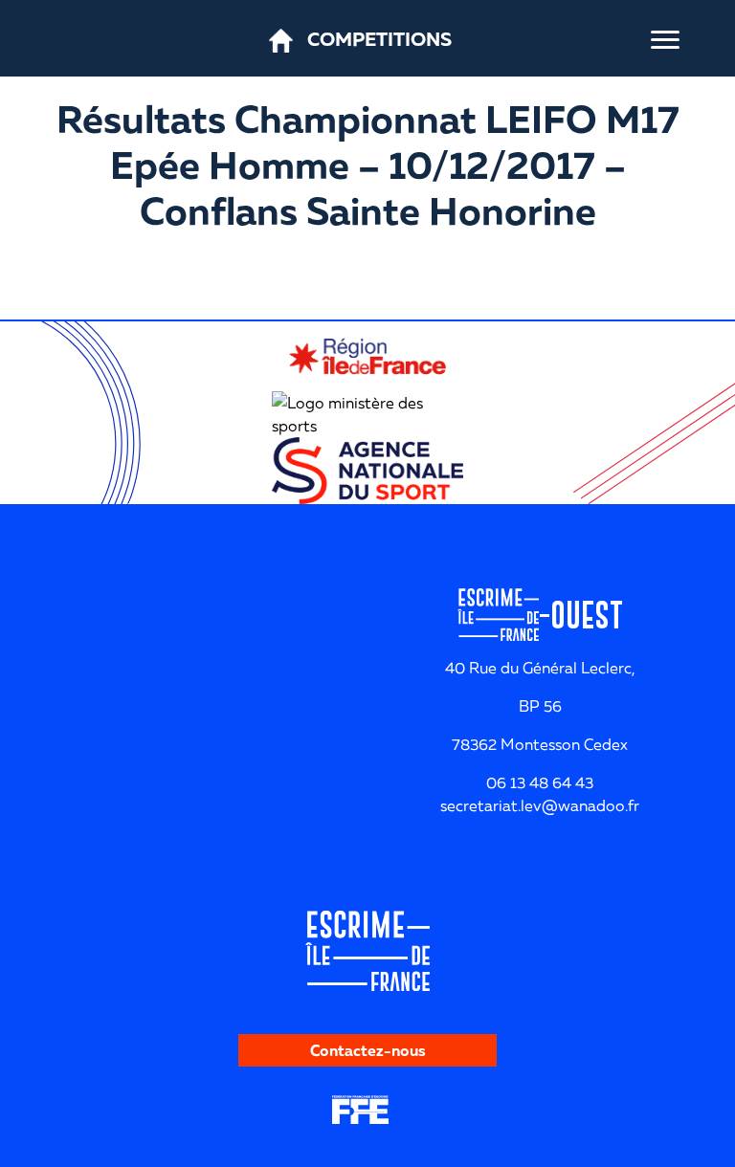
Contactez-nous (368, 1050)
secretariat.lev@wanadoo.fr (539, 805)
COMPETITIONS (379, 38)
